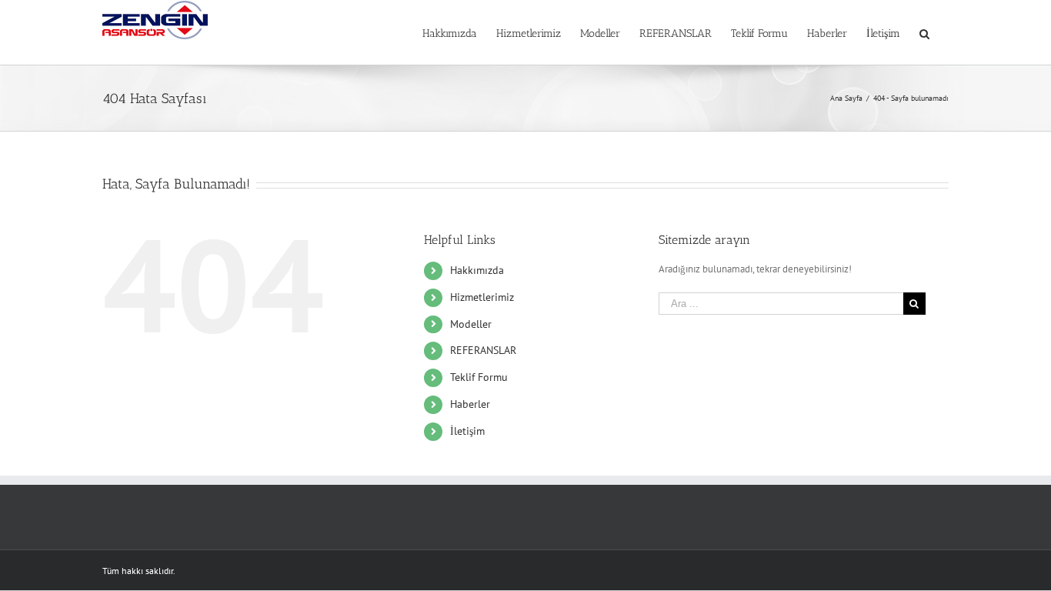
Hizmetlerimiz (482, 297)
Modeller (471, 324)
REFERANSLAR (483, 350)
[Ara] (924, 32)
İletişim (467, 431)
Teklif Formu (479, 377)
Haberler (470, 404)
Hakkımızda (477, 270)
